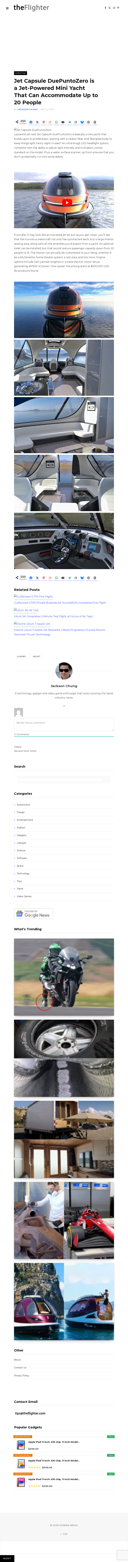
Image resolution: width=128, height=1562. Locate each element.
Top (65, 1534)
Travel (20, 888)
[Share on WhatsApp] (56, 122)
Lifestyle (20, 73)
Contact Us (20, 1367)
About (17, 1359)
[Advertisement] (64, 39)
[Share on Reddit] (50, 122)
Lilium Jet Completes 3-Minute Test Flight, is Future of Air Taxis (53, 616)
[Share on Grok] (76, 122)
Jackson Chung (27, 109)
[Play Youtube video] (67, 202)
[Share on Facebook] (31, 122)
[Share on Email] (63, 122)
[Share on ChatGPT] (88, 122)
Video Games (24, 896)
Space (20, 865)
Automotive (23, 804)
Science (21, 850)
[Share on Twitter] (37, 122)
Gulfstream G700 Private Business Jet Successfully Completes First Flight (60, 602)
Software (22, 858)
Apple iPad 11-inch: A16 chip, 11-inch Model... (54, 1442)
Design (21, 812)
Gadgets (21, 835)
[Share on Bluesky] (82, 122)
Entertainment (25, 820)
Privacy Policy (21, 1375)
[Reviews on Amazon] (34, 1467)
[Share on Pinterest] (44, 122)
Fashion (21, 827)
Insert (7, 1558)
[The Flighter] (35, 8)
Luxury (21, 656)
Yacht (36, 656)
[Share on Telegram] (69, 122)
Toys (19, 881)
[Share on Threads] (95, 122)
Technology (23, 873)
